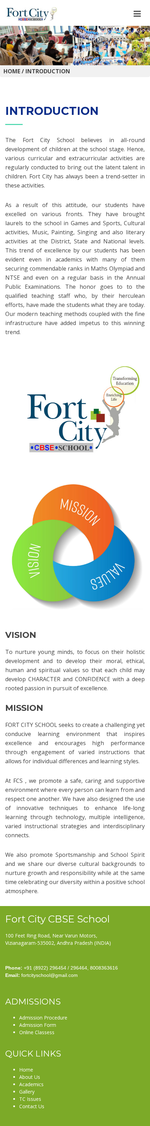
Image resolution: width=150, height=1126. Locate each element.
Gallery (27, 1091)
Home (26, 1069)
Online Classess (36, 1032)
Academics (31, 1084)
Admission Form (37, 1025)
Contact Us (31, 1106)
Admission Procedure (43, 1017)
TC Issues (30, 1099)
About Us (29, 1077)
